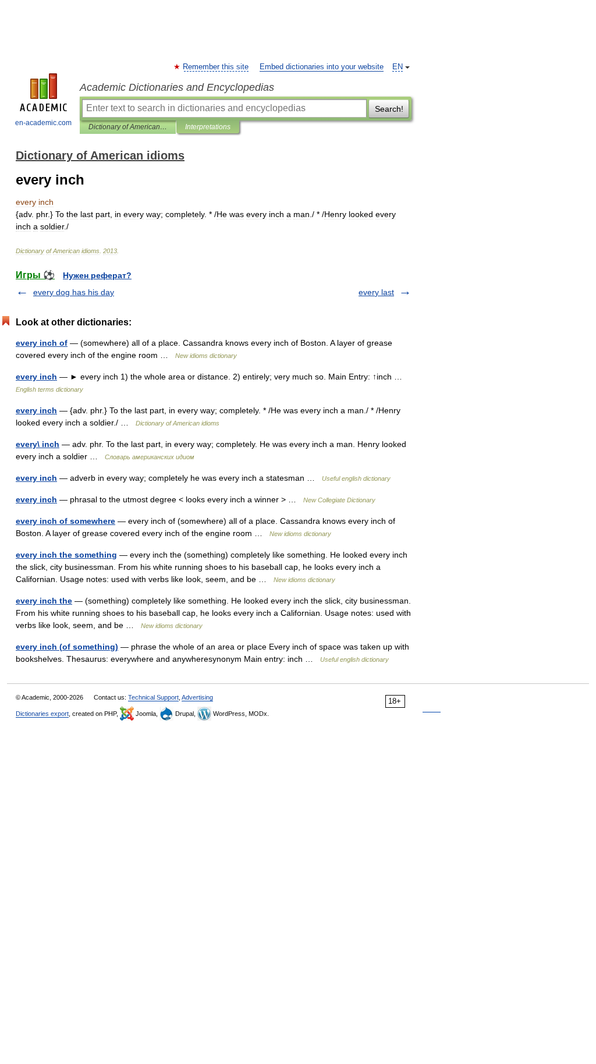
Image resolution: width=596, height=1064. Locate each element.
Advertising (197, 697)
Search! (389, 109)
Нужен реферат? (97, 275)
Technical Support (153, 697)
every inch (36, 376)
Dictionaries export (42, 713)
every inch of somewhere (65, 521)
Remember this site (216, 67)
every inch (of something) (67, 646)
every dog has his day (73, 292)
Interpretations (207, 127)
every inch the (44, 600)
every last (376, 292)
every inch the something (66, 554)
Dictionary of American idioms (127, 127)
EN (397, 67)
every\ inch (37, 444)
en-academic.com (43, 123)
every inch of (42, 342)
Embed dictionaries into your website (322, 67)
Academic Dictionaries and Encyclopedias (177, 87)
